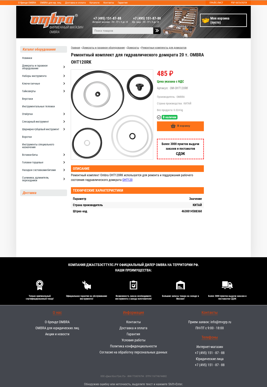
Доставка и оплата (75, 2)
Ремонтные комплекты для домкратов (163, 47)
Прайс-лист (216, 2)
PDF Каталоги (239, 2)
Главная (75, 47)
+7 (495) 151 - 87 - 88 (210, 353)
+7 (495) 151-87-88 (107, 18)
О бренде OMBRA (27, 2)
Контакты (108, 2)
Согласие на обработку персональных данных (133, 352)
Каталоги (94, 2)
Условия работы (133, 340)
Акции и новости (57, 334)
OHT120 (127, 180)
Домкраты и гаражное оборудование (103, 47)
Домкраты (133, 47)
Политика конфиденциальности (133, 346)
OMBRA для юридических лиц (57, 328)
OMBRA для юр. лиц (50, 2)
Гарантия (122, 2)
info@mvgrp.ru (221, 322)
